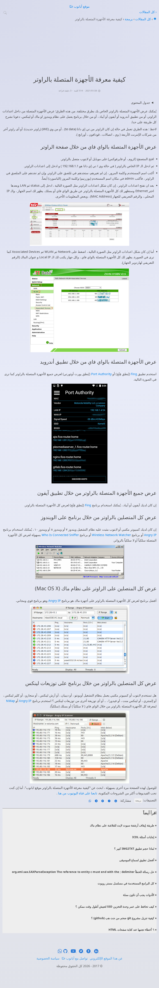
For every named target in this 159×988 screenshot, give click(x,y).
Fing (133, 374)
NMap (10, 701)
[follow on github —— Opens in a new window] (66, 952)
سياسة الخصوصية (47, 958)
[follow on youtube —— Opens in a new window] (75, 952)
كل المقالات (142, 19)
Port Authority (101, 374)
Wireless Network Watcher (111, 535)
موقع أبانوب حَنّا (79, 6)
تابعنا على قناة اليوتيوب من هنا (77, 793)
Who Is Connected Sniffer (60, 535)
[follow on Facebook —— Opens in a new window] (109, 800)
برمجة (128, 19)
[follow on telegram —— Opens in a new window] (96, 800)
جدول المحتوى (140, 102)
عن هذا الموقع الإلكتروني (106, 958)
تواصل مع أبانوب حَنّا (75, 958)
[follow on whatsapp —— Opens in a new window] (89, 800)
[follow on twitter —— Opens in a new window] (102, 800)
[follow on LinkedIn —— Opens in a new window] (115, 800)
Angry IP (150, 535)
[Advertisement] (79, 48)
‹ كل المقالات (148, 12)
